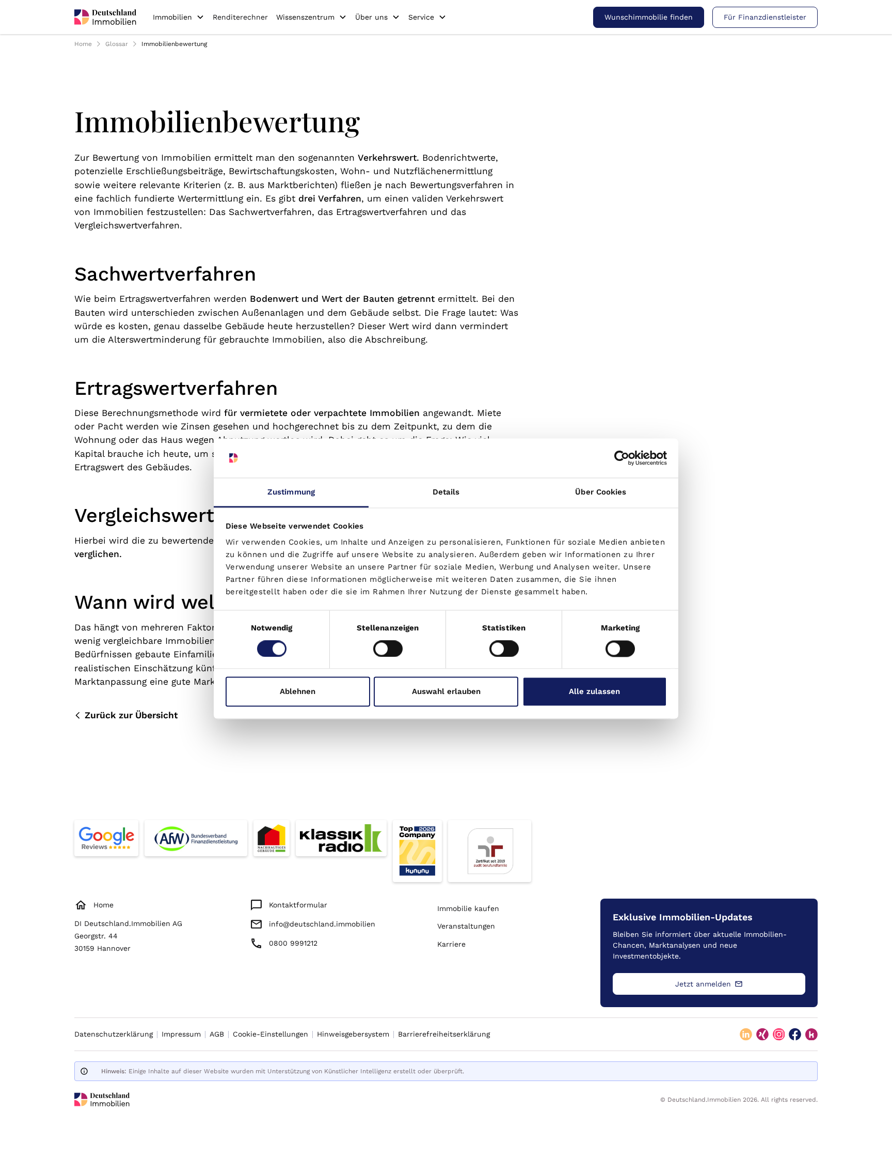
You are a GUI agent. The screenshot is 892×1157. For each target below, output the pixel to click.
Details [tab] (446, 492)
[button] (179, 17)
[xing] (762, 1034)
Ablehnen (297, 692)
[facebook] (795, 1034)
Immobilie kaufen (468, 908)
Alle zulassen (594, 692)
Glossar (116, 44)
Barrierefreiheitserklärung (444, 1034)
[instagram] (779, 1034)
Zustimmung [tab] (291, 492)
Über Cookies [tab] (600, 492)
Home (83, 44)
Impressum (181, 1034)
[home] (105, 16)
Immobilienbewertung (174, 44)
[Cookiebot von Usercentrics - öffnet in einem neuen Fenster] (622, 458)
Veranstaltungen (466, 926)
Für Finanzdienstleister (765, 17)
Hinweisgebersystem (353, 1034)
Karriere (451, 944)
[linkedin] (746, 1034)
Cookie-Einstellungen (270, 1034)
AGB (217, 1034)
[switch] (388, 648)
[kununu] (811, 1034)
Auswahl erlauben (446, 692)
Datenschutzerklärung (113, 1034)
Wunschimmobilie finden (648, 17)
